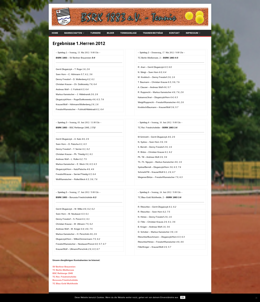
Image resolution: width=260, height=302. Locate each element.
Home (55, 32)
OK (182, 297)
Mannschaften (73, 32)
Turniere (95, 32)
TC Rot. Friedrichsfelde (64, 277)
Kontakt (174, 32)
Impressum (192, 32)
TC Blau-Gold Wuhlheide (65, 283)
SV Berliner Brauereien (64, 266)
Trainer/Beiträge (153, 32)
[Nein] (256, 297)
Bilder (110, 32)
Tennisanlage (128, 32)
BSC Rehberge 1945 (63, 273)
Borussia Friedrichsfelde (65, 280)
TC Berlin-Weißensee (63, 270)
